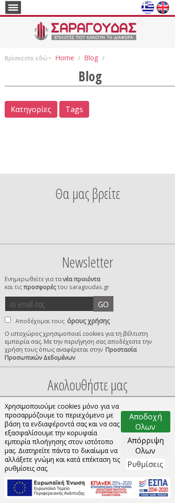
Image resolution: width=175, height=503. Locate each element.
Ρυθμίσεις (145, 464)
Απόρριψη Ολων (145, 445)
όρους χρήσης (88, 320)
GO (103, 304)
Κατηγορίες (31, 109)
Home (64, 57)
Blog (91, 57)
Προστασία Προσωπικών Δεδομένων (71, 353)
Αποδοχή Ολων (145, 421)
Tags (74, 109)
